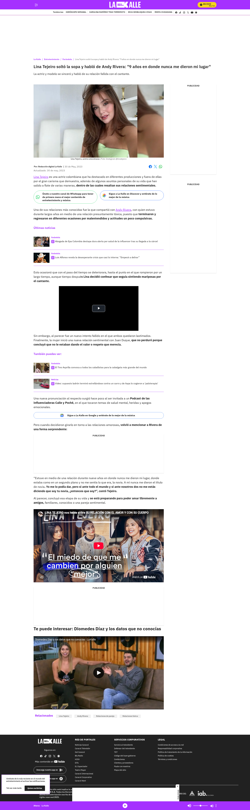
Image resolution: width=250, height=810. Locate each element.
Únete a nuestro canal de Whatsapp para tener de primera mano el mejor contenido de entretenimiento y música (67, 197)
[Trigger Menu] (36, 4)
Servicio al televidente (123, 745)
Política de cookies (166, 756)
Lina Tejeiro (41, 177)
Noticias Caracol (82, 745)
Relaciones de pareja (105, 716)
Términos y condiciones (167, 759)
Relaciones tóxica (130, 716)
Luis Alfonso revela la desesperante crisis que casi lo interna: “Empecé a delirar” (97, 257)
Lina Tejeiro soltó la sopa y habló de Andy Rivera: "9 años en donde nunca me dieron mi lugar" (117, 59)
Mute (189, 805)
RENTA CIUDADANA (163, 12)
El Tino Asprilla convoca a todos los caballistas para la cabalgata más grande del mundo (101, 367)
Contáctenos (119, 759)
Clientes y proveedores (123, 763)
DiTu (77, 763)
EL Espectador (81, 766)
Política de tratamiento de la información (175, 752)
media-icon (125, 805)
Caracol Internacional (84, 774)
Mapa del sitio (120, 770)
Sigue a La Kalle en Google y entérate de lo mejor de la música (101, 415)
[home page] (125, 5)
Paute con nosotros (122, 766)
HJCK (77, 759)
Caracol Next (80, 781)
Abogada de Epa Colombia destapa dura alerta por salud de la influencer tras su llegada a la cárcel (106, 241)
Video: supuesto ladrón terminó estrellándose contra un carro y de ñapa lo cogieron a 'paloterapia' (106, 383)
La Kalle (37, 59)
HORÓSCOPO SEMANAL (76, 12)
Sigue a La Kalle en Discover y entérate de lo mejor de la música (133, 195)
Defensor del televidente (124, 749)
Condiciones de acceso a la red (171, 745)
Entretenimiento (51, 59)
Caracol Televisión (82, 749)
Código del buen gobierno (125, 756)
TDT (115, 752)
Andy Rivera (123, 210)
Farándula (67, 59)
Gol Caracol (80, 752)
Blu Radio (79, 756)
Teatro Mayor (80, 770)
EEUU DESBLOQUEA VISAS (140, 12)
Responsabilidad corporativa (170, 749)
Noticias (54, 379)
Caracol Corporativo (83, 777)
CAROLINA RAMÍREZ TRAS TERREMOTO (107, 12)
